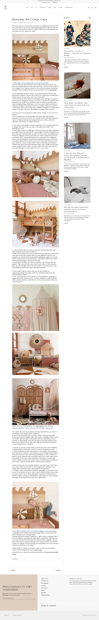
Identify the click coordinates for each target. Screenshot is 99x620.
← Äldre (12, 570)
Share (15, 559)
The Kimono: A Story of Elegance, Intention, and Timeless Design (77, 53)
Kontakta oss (44, 581)
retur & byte (44, 588)
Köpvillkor (43, 592)
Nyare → (58, 570)
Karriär (42, 590)
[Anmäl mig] (33, 598)
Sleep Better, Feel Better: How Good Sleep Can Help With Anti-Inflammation (77, 105)
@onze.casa (38, 27)
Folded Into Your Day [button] (76, 578)
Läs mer (66, 67)
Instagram (53, 90)
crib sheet (40, 426)
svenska (55, 2)
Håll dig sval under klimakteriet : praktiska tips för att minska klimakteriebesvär (76, 209)
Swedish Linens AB (88, 615)
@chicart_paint (44, 257)
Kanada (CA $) (46, 2)
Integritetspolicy (45, 595)
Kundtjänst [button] (44, 578)
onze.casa (39, 550)
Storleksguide (44, 583)
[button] (31, 7)
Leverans (43, 585)
